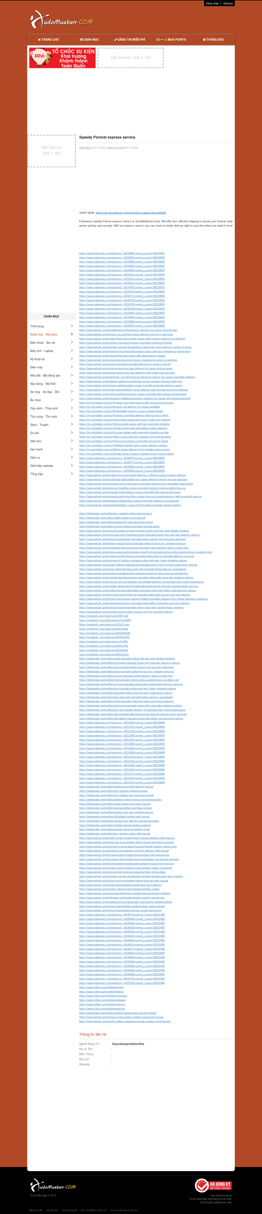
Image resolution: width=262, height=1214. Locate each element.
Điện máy (36, 367)
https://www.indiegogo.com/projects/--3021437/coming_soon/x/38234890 (122, 782)
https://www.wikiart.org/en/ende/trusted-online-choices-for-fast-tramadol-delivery (126, 611)
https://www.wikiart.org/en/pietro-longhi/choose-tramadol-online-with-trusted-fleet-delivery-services (136, 556)
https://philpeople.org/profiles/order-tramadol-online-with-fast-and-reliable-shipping (127, 658)
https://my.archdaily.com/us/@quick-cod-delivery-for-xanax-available (119, 406)
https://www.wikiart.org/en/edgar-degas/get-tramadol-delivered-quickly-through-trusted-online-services (138, 586)
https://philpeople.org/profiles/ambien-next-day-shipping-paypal (116, 812)
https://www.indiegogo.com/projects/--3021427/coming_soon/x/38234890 (122, 773)
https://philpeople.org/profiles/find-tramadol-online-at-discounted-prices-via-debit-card (129, 679)
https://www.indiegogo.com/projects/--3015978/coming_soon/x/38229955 (122, 308)
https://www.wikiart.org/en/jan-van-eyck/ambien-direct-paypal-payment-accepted (126, 842)
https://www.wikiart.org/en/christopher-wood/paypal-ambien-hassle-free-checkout (126, 863)
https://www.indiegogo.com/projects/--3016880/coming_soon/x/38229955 (122, 466)
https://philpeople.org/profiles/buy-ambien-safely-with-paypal (114, 833)
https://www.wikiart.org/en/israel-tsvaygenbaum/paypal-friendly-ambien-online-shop (128, 846)
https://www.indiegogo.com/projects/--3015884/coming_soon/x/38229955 (122, 253)
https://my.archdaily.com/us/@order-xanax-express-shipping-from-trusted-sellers (126, 453)
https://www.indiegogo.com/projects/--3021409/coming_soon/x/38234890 (122, 752)
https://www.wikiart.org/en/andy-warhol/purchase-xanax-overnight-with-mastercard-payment (132, 394)
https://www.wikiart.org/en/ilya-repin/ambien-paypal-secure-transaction (120, 910)
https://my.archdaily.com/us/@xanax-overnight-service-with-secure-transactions (126, 402)
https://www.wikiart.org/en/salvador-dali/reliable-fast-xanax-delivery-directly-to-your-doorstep (133, 479)
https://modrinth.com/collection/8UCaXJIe (104, 654)
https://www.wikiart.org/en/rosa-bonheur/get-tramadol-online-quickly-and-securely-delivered (132, 539)
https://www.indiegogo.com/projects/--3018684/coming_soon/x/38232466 (122, 957)
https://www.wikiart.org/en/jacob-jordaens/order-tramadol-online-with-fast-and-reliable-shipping (134, 530)
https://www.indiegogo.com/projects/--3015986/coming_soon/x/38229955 (122, 321)
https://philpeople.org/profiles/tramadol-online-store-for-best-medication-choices (126, 692)
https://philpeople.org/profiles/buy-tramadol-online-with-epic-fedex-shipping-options (127, 688)
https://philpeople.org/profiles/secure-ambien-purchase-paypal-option (119, 526)
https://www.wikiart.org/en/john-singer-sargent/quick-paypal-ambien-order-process (127, 837)
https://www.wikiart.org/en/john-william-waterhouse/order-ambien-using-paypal (124, 1021)
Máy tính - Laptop (41, 351)
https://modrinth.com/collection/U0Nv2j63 (103, 645)
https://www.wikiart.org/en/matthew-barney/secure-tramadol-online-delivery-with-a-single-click (134, 547)
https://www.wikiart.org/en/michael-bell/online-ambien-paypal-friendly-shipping (124, 893)
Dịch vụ (35, 457)
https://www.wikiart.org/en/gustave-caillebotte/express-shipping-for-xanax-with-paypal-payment (135, 398)
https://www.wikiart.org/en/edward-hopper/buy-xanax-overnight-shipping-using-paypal (129, 500)
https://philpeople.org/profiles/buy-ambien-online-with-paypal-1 (115, 513)
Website (84, 1064)
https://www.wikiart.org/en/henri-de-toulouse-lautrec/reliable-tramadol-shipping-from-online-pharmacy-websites (143, 598)
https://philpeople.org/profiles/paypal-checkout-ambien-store (114, 829)
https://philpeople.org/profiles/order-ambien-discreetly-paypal (114, 803)
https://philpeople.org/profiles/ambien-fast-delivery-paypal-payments (119, 820)
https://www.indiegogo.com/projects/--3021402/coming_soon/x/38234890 (122, 748)
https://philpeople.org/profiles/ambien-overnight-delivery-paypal (116, 786)
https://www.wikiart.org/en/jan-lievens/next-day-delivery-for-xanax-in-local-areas (126, 368)
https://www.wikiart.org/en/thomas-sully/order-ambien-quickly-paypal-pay (122, 897)
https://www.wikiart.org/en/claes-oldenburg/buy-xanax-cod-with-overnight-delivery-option (130, 385)
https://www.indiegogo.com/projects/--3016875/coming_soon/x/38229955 (122, 458)
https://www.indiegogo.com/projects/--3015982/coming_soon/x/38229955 (122, 313)
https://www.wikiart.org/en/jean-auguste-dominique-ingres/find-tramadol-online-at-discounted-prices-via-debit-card (145, 552)
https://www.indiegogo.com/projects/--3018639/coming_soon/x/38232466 (122, 931)
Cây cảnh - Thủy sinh (44, 408)
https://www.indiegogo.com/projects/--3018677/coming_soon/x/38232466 (122, 949)
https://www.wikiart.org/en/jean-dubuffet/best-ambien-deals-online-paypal (122, 906)
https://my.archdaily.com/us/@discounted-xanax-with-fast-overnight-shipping (124, 424)
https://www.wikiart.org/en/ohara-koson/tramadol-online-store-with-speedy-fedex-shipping (131, 607)
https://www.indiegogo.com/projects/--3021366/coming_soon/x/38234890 (122, 722)
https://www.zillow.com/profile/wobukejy (102, 1000)
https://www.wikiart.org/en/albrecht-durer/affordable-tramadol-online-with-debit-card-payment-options (137, 590)
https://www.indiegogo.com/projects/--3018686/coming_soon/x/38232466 (122, 961)
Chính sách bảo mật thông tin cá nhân (211, 1198)
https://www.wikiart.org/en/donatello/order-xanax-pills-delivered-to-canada (122, 355)
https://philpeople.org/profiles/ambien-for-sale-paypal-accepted (116, 522)
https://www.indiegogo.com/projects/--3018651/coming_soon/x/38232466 (122, 944)
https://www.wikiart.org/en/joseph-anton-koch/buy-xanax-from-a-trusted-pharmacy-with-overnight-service (140, 496)
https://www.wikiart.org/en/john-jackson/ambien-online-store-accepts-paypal (123, 880)
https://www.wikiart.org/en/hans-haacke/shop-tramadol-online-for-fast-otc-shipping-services (132, 543)
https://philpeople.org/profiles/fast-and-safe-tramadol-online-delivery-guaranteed (126, 697)
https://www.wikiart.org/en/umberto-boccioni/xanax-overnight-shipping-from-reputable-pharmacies (136, 483)
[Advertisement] (174, 19)
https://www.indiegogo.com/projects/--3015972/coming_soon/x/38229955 (122, 296)
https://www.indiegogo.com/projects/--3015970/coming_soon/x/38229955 (122, 291)
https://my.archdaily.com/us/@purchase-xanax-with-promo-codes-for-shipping (125, 419)
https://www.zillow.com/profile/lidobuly (101, 991)
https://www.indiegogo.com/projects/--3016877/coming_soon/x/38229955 (122, 462)
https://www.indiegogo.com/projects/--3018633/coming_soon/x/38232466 (122, 927)
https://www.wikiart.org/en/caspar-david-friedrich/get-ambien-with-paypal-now (124, 855)
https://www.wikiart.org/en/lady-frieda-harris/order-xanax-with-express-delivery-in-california (132, 338)
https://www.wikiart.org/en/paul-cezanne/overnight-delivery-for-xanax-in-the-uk (125, 364)
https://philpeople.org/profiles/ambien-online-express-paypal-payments (120, 799)
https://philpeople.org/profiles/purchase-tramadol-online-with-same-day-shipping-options (130, 705)
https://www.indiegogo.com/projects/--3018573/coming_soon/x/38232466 (122, 914)
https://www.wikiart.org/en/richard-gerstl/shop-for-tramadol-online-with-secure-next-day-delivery (134, 594)
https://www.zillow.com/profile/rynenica (102, 1004)
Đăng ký (228, 3)
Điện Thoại (86, 1054)
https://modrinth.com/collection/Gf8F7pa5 (103, 615)
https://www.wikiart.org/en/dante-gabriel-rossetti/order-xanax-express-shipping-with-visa (130, 381)
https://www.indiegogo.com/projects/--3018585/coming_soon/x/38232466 (122, 923)
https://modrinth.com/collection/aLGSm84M (105, 620)
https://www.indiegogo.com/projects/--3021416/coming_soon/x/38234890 (122, 761)
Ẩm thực (35, 400)
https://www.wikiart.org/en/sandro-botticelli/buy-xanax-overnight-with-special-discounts (130, 492)
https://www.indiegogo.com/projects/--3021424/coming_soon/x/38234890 (122, 769)
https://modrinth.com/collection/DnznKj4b (103, 628)
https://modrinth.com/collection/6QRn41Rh (104, 637)
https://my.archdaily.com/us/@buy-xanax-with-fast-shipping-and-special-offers (125, 436)
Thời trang (37, 326)
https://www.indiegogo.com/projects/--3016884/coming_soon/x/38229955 (122, 470)
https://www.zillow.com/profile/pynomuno (103, 995)
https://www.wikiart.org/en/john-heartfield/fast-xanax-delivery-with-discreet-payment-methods (133, 389)
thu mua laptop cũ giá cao (94, 1210)
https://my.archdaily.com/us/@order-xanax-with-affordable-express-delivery (123, 428)
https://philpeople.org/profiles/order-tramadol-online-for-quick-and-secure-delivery (126, 701)
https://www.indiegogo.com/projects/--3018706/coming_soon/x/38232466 (122, 983)
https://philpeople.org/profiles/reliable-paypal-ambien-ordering (115, 825)
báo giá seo (52, 1210)
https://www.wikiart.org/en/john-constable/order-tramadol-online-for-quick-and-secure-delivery (133, 573)
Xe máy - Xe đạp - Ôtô (44, 392)
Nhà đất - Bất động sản (45, 375)
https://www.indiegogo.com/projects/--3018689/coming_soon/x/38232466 (122, 966)
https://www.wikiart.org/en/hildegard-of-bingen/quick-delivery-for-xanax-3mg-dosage (128, 330)
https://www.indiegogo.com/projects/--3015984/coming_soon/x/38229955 (122, 317)
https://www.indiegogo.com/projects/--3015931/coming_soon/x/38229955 (122, 283)
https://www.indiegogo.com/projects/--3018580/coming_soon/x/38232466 (122, 919)
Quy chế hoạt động (221, 1195)
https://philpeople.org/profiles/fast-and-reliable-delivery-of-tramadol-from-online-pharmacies (132, 709)
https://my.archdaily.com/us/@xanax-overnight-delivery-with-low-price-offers (124, 415)
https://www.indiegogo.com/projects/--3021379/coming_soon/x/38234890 (122, 731)
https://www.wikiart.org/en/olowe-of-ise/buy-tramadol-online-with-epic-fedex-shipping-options (133, 560)
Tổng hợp (36, 474)
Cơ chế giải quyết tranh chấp (216, 1202)
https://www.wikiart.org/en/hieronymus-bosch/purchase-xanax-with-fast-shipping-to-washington (134, 351)
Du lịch (34, 433)
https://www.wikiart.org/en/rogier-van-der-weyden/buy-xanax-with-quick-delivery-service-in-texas (135, 347)
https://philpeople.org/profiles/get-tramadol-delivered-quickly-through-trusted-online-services (133, 714)
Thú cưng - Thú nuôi (43, 416)
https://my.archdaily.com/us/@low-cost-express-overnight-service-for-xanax (123, 441)
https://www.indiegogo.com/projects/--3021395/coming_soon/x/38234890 (122, 744)
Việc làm (35, 441)
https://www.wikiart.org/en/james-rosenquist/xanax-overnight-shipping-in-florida (125, 342)
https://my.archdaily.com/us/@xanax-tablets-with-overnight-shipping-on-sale (124, 432)
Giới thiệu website (41, 466)
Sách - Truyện (39, 425)
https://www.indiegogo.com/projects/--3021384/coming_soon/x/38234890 (122, 735)
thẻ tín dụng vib (69, 1210)
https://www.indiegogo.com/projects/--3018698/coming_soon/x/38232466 (122, 974)
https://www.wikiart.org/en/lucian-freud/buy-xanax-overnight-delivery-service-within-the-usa (132, 488)
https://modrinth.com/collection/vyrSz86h (103, 641)
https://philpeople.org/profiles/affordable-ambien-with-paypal (114, 816)
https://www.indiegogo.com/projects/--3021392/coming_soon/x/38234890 (122, 739)
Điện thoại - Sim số (42, 342)
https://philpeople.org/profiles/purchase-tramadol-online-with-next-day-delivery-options (129, 662)
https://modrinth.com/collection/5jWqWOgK (104, 633)
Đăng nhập (212, 3)
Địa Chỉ (84, 1059)
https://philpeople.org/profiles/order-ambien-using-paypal (112, 517)
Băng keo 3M (35, 1210)
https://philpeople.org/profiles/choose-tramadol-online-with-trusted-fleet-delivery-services (131, 684)
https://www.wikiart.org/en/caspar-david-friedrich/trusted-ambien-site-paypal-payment (129, 859)
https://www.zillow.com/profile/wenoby (101, 987)
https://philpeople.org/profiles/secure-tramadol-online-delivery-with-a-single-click (126, 675)
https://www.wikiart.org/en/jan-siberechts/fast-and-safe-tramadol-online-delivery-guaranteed (132, 569)
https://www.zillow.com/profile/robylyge (102, 1008)
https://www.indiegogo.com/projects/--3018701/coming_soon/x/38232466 (122, 978)
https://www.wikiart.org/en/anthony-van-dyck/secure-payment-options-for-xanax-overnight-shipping (137, 377)
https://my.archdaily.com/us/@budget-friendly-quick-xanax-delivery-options (123, 445)
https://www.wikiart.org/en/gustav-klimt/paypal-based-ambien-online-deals (122, 872)
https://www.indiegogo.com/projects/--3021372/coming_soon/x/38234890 (122, 726)
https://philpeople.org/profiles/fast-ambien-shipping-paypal (113, 791)
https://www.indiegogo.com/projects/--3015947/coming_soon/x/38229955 (122, 287)
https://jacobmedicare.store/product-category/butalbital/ (131, 212)
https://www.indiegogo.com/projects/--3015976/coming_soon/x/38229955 (122, 304)
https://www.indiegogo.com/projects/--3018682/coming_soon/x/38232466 (122, 953)
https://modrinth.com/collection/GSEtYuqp (104, 624)
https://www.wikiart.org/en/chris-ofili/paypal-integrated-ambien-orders (119, 889)
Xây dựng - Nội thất (42, 383)
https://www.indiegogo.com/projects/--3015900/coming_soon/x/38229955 (122, 266)
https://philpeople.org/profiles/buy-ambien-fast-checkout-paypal (116, 795)
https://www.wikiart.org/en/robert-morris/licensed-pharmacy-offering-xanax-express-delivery (132, 475)
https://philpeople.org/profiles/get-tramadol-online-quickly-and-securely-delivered (126, 667)
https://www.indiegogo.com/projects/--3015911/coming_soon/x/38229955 (122, 274)
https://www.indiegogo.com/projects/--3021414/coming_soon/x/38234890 (122, 756)
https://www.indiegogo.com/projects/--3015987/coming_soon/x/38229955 (122, 325)
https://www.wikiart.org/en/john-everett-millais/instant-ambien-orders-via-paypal (125, 867)
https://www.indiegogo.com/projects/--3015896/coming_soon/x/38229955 (122, 261)
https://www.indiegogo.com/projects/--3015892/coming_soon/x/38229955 (122, 257)
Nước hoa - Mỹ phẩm (44, 334)
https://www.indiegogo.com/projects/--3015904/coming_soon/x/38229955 (122, 270)
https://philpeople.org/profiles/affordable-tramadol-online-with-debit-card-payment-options (131, 718)
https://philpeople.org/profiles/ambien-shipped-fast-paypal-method (117, 1013)
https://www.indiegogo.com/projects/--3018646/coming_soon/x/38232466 (122, 940)
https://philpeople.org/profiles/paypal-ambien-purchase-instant (115, 808)
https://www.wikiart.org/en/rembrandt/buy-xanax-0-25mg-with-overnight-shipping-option (130, 505)
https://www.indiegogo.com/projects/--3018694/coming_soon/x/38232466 (122, 970)
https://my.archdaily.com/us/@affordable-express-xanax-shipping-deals (121, 411)
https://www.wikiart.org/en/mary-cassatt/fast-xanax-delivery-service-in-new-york (126, 334)
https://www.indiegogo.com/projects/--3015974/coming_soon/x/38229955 (122, 300)
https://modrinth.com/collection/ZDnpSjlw (103, 650)
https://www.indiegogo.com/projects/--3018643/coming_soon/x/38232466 (122, 936)
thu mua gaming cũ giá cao (124, 1210)
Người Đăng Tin (89, 1044)
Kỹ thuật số (37, 359)
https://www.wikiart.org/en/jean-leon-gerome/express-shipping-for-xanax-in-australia (128, 360)
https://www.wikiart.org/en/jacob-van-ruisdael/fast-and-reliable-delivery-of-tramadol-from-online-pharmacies (141, 581)
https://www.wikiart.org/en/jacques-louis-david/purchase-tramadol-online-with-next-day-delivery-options (139, 534)
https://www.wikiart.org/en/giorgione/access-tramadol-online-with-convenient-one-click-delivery (134, 603)
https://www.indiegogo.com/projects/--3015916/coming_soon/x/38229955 (122, 279)
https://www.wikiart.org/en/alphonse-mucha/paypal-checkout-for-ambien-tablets (125, 902)
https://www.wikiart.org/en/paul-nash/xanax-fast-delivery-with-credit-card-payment (127, 372)
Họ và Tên (86, 1049)
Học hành (36, 449)
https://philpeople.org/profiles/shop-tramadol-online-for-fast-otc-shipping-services (126, 671)
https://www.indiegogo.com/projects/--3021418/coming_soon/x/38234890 (122, 765)
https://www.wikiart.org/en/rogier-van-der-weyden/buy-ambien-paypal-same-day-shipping (131, 876)
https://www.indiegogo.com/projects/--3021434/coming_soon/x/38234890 (122, 778)
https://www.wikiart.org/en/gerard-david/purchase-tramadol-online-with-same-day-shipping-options (136, 577)
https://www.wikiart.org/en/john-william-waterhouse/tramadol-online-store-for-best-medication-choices (138, 564)
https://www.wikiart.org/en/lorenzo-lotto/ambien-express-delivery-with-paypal (124, 850)
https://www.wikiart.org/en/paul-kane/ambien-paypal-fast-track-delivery (120, 884)
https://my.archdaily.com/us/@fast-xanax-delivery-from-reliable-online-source (124, 449)
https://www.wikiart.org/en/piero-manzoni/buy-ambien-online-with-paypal (121, 1017)
